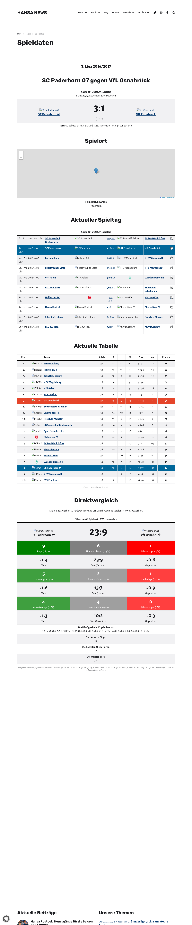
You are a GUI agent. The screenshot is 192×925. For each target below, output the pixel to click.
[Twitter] (155, 12)
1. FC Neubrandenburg (106, 922)
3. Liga (150, 921)
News (81, 12)
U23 (106, 12)
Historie (127, 12)
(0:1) (111, 238)
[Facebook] (167, 12)
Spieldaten (39, 34)
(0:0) (111, 268)
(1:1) (110, 327)
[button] (173, 12)
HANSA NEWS (32, 12)
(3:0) (111, 248)
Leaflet (163, 197)
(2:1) (111, 287)
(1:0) (111, 258)
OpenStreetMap (170, 197)
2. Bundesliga (136, 921)
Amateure (161, 921)
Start (19, 34)
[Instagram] (161, 12)
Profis (94, 12)
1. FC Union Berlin (120, 922)
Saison (28, 34)
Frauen (115, 12)
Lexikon (142, 12)
